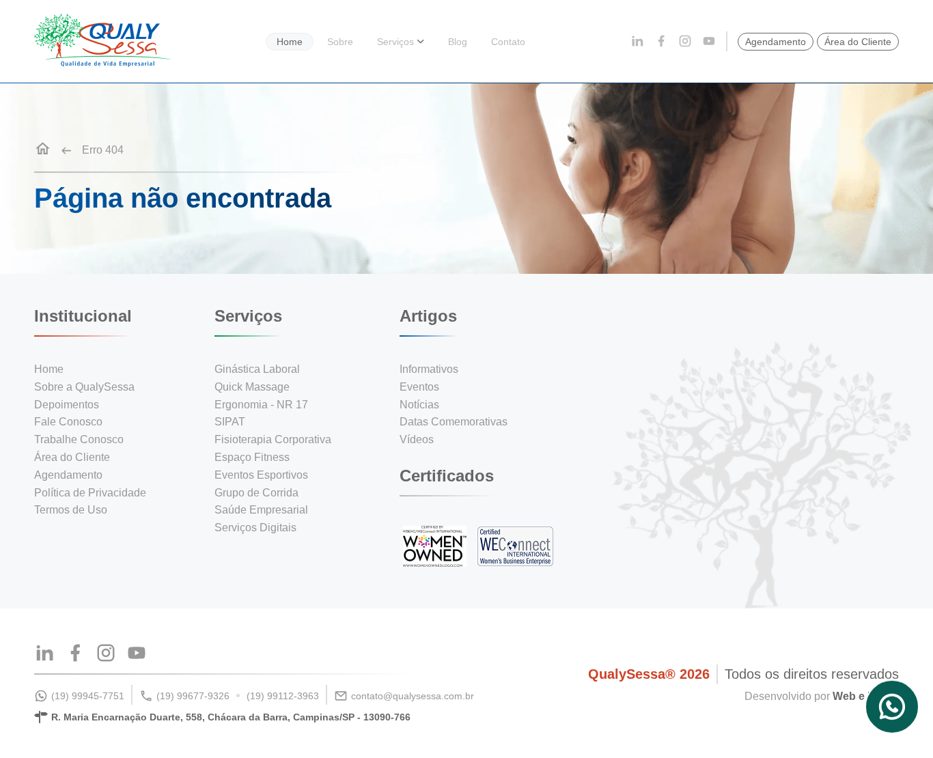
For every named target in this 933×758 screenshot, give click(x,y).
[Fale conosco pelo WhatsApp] (892, 707)
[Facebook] (661, 41)
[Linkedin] (637, 41)
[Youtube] (709, 41)
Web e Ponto (866, 696)
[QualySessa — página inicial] (102, 63)
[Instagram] (685, 41)
